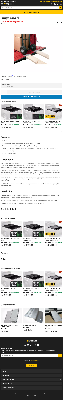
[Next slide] (61, 131)
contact (35, 203)
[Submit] (60, 355)
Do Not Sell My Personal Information (29, 393)
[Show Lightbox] (31, 49)
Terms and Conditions (31, 395)
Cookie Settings (54, 393)
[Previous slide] (2, 131)
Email (2, 352)
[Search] (60, 7)
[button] (31, 371)
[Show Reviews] (59, 22)
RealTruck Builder (57, 1)
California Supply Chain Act (44, 393)
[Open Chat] (52, 4)
